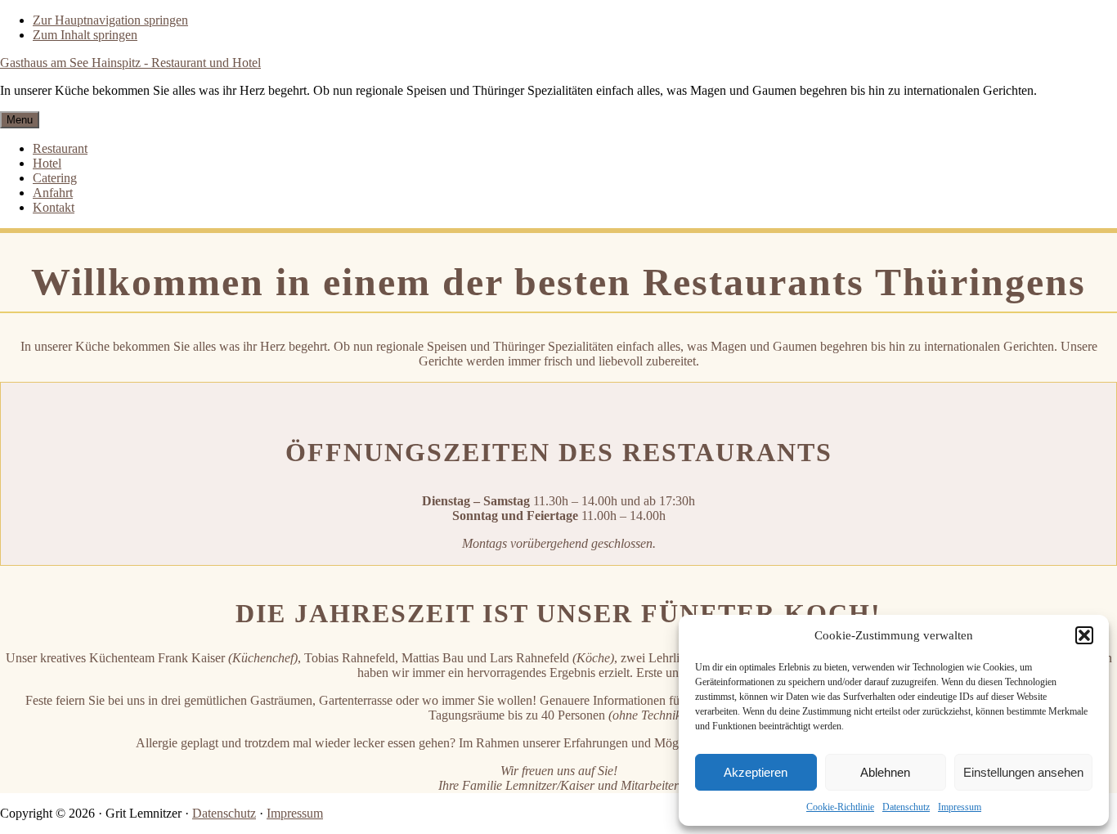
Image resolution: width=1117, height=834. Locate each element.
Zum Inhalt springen (85, 35)
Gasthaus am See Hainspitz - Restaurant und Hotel (130, 63)
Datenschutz (906, 807)
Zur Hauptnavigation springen (110, 20)
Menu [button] (20, 120)
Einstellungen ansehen (1023, 772)
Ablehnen (885, 772)
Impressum (959, 807)
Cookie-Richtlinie (840, 807)
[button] (1084, 635)
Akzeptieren (755, 772)
